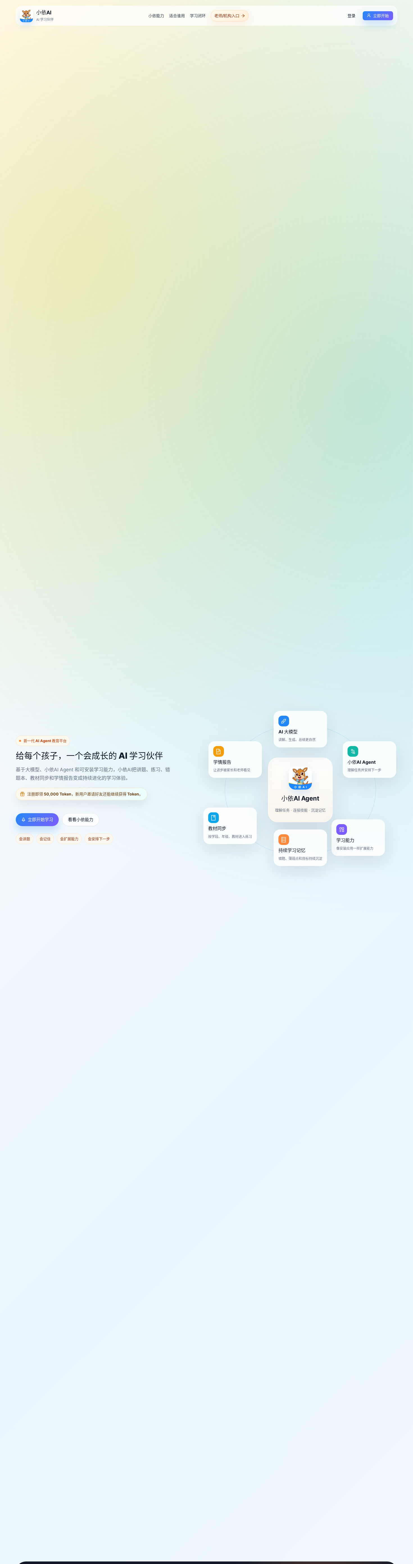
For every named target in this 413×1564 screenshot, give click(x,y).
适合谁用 (177, 15)
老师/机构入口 (226, 15)
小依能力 (156, 15)
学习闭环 (198, 15)
